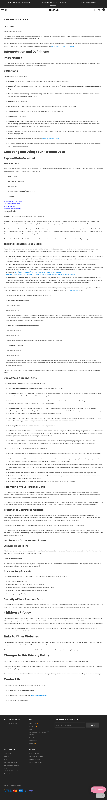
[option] (19, 2)
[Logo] (54, 10)
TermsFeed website (73, 290)
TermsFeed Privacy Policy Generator (62, 46)
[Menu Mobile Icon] (2, 10)
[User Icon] (95, 10)
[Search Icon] (8, 10)
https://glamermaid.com (50, 139)
